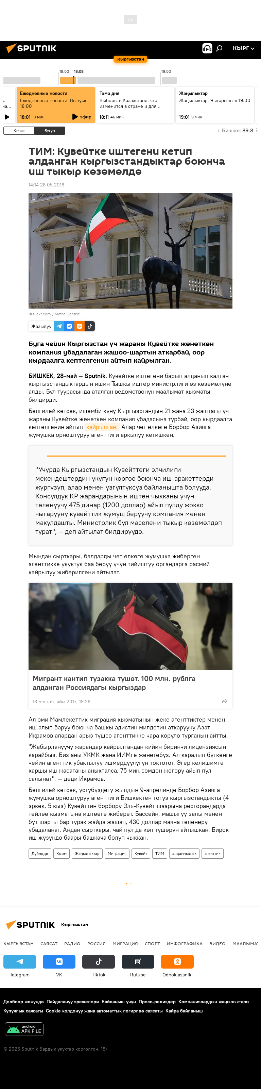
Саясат (48, 943)
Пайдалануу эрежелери (73, 1002)
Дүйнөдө (40, 853)
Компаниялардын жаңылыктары (213, 1002)
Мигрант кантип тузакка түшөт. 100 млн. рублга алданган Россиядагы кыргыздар (114, 683)
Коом (61, 853)
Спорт (152, 943)
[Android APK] (24, 1030)
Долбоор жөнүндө (23, 1002)
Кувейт (141, 853)
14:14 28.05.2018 (46, 185)
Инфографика (185, 943)
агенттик (213, 853)
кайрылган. (102, 427)
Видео (217, 943)
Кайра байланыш (184, 1011)
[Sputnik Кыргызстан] (33, 54)
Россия (96, 943)
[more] (224, 701)
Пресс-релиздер (157, 1002)
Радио (72, 943)
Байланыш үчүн (119, 1002)
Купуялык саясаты (23, 1011)
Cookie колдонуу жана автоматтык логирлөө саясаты (104, 1011)
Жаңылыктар (87, 853)
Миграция (117, 853)
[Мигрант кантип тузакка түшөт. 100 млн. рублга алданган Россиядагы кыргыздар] (130, 626)
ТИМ (159, 853)
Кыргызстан (18, 943)
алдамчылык (184, 853)
